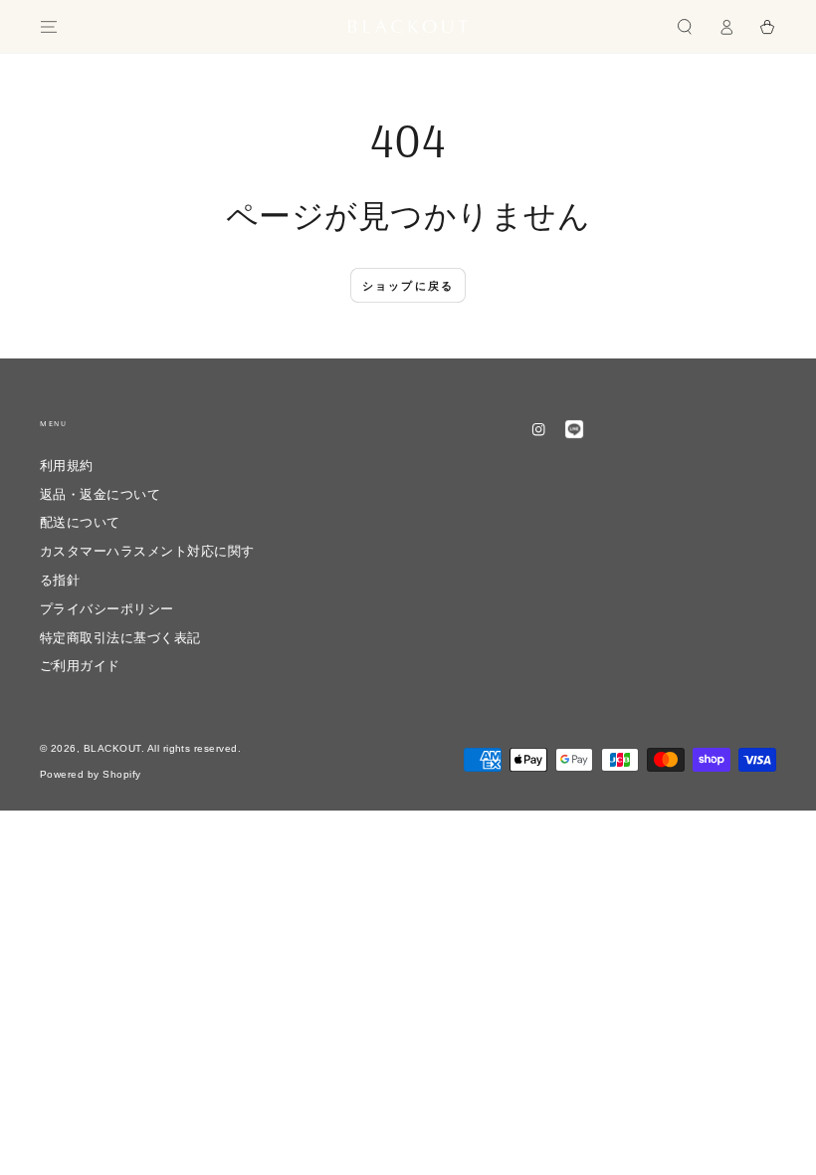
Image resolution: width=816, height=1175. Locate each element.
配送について (80, 522)
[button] (685, 26)
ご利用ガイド (80, 665)
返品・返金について (107, 494)
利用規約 (67, 465)
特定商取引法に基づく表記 (120, 637)
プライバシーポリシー (107, 608)
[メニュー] (49, 26)
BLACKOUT (112, 748)
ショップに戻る (408, 286)
